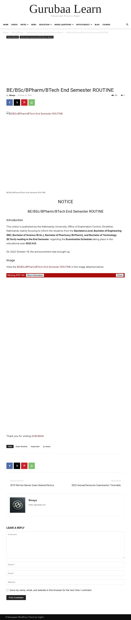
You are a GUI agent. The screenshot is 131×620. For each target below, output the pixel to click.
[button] (127, 24)
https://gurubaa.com (37, 505)
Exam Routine (21, 446)
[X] (17, 102)
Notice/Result (83, 24)
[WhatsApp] (31, 102)
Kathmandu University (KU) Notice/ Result (45, 32)
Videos (14, 24)
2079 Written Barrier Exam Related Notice (32, 485)
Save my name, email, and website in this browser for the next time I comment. (51, 590)
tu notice (46, 446)
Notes (23, 24)
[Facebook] (9, 102)
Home (5, 24)
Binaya (12, 95)
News (33, 24)
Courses (106, 24)
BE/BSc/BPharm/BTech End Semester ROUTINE (44, 266)
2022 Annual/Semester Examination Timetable (96, 485)
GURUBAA (37, 436)
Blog (97, 24)
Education (44, 24)
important (35, 446)
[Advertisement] (65, 63)
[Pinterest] (24, 102)
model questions (62, 24)
